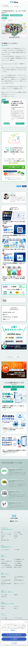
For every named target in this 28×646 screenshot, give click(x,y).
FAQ (2, 538)
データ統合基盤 (18, 561)
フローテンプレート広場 (5, 534)
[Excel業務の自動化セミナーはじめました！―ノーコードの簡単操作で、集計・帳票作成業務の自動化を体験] (10, 357)
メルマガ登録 (16, 549)
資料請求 (15, 594)
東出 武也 (10, 20)
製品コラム (4, 18)
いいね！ (24, 186)
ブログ (15, 538)
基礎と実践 (10, 179)
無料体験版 (3, 576)
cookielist (12, 630)
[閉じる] (25, 622)
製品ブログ (6, 5)
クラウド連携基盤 (17, 563)
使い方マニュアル (17, 179)
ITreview (2, 606)
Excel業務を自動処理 (18, 565)
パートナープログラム (18, 617)
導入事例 (3, 536)
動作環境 (15, 536)
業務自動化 (4, 563)
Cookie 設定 (14, 643)
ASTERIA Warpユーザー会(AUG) (10, 317)
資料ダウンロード (20, 123)
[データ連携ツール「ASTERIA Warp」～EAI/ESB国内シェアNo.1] (14, 2)
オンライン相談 (4, 594)
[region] (14, 633)
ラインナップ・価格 (18, 534)
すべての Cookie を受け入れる (14, 634)
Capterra (2, 608)
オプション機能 (17, 532)
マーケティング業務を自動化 (6, 567)
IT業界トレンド (5, 15)
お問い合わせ (3, 596)
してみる (14, 167)
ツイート (18, 186)
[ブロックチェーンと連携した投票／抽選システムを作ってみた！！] (18, 357)
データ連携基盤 (19, 559)
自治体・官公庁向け (18, 567)
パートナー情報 (4, 617)
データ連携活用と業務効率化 (16, 15)
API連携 (2, 559)
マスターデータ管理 (6, 561)
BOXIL (15, 608)
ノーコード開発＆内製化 (5, 565)
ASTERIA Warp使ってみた (9, 312)
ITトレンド (16, 606)
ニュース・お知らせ (5, 549)
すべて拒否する (14, 639)
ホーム (2, 5)
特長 (2, 532)
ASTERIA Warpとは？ (7, 529)
